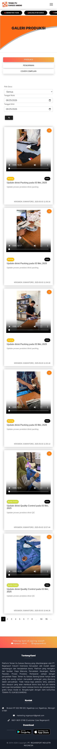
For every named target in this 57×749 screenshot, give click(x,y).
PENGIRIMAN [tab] (28, 65)
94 (41, 619)
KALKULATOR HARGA (36, 13)
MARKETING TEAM (12, 13)
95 (46, 619)
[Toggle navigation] (51, 4)
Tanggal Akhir (9, 104)
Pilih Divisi (8, 87)
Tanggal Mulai (9, 95)
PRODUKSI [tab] (28, 60)
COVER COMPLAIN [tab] (28, 71)
